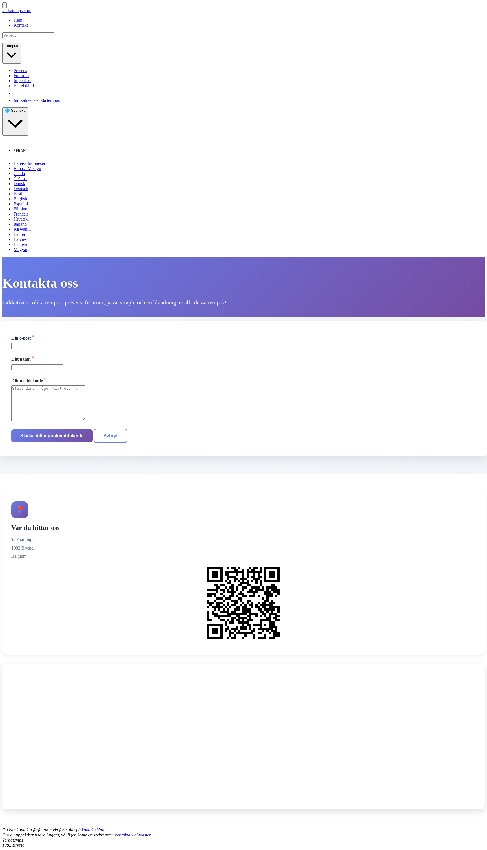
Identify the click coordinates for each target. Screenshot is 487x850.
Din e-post (22, 337)
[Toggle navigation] (4, 5)
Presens (20, 70)
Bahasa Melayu (27, 168)
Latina (19, 234)
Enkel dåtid (24, 85)
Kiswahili (22, 229)
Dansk (19, 183)
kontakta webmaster (133, 835)
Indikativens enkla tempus (37, 100)
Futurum (21, 75)
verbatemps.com (16, 10)
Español (21, 203)
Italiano (20, 224)
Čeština (20, 178)
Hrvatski (21, 219)
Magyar (20, 249)
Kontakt (21, 25)
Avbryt (110, 435)
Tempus (11, 46)
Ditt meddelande (28, 380)
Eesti (18, 193)
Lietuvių (21, 244)
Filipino (20, 209)
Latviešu (21, 239)
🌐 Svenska (15, 110)
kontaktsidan (93, 829)
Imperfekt (22, 80)
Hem (18, 20)
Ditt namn (22, 359)
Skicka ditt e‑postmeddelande (52, 435)
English (20, 198)
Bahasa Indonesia (29, 163)
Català (19, 173)
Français (21, 214)
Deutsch (21, 188)
